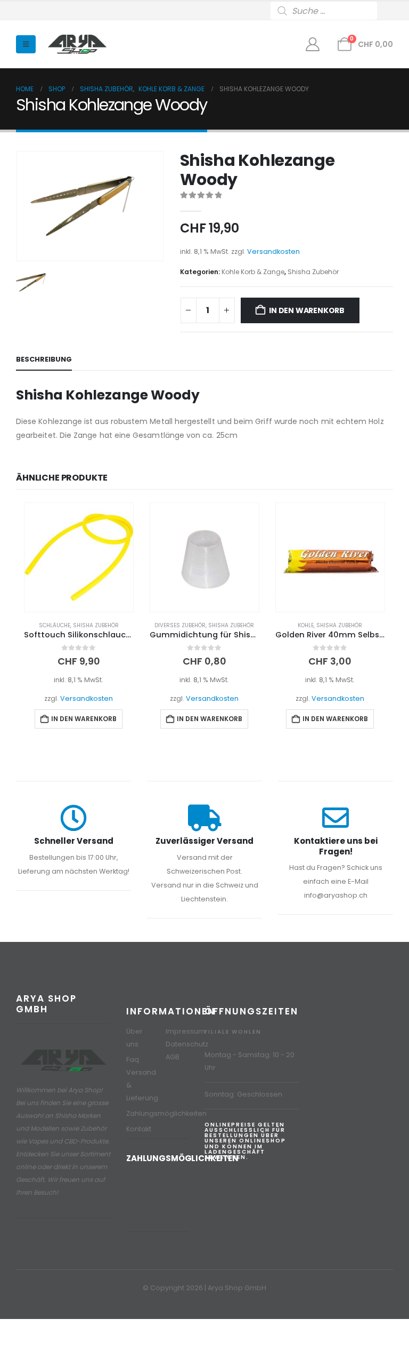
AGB (172, 1056)
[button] (26, 44)
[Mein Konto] (313, 44)
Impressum (185, 1031)
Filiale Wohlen (232, 1032)
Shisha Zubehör (313, 271)
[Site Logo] (77, 44)
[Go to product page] (78, 557)
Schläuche (54, 625)
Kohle (306, 625)
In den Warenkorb (307, 310)
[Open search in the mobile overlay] (332, 11)
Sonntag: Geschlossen (243, 1094)
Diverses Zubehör (180, 625)
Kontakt (138, 1128)
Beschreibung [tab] (44, 359)
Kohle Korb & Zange (253, 271)
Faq (132, 1059)
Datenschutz (187, 1044)
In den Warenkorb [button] (84, 718)
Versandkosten (273, 251)
